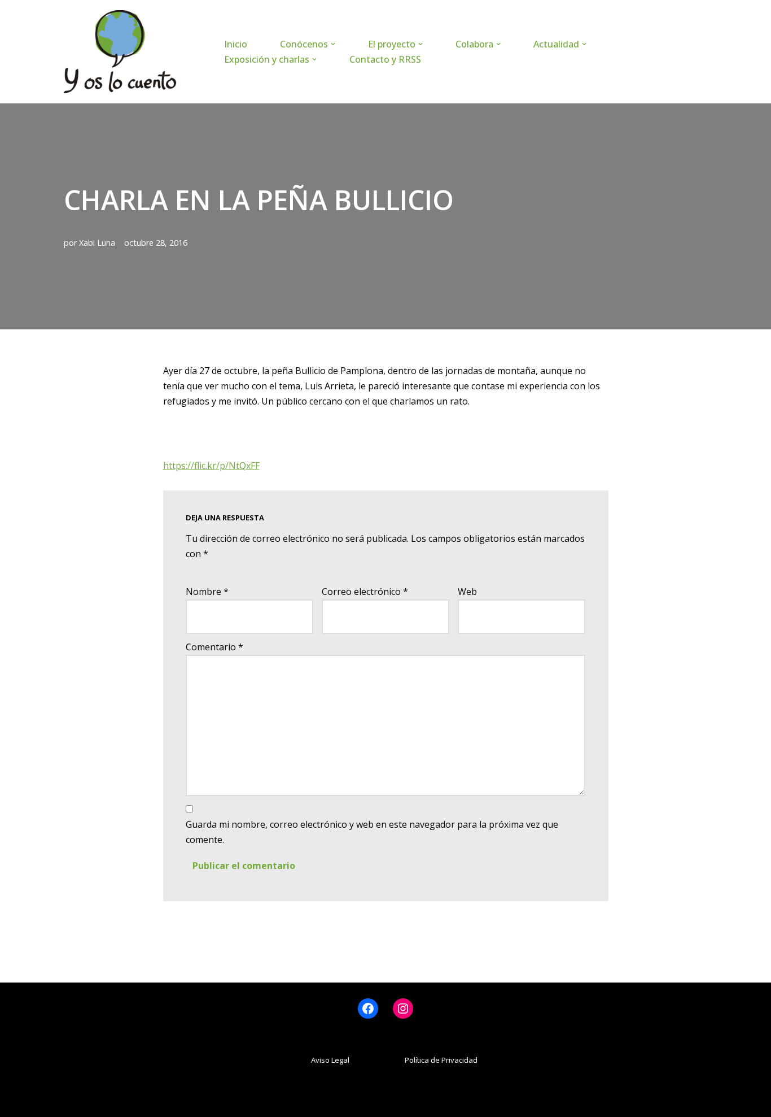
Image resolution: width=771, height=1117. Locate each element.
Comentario (214, 647)
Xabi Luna (97, 242)
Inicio (235, 44)
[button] (333, 44)
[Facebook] (368, 1008)
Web (467, 591)
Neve (75, 1102)
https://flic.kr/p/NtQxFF (211, 465)
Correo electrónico (365, 591)
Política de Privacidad (441, 1060)
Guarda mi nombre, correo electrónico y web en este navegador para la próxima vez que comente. (372, 832)
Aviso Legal (330, 1060)
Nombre (207, 591)
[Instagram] (403, 1008)
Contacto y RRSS (385, 59)
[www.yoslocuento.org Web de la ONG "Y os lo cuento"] (120, 51)
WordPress (199, 1102)
